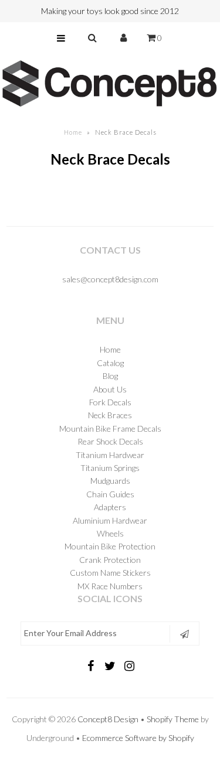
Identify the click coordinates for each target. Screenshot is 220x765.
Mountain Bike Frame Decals (110, 428)
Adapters (110, 507)
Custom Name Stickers (110, 573)
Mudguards (110, 481)
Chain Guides (110, 494)
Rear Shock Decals (110, 441)
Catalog (110, 363)
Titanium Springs (110, 468)
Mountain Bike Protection (110, 546)
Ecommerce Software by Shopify (138, 738)
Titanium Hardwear (110, 455)
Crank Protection (110, 560)
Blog (110, 376)
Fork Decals (110, 402)
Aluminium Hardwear (110, 520)
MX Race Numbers (110, 586)
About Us (110, 389)
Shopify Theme (173, 719)
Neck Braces (110, 415)
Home (73, 132)
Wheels (110, 533)
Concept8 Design (107, 719)
